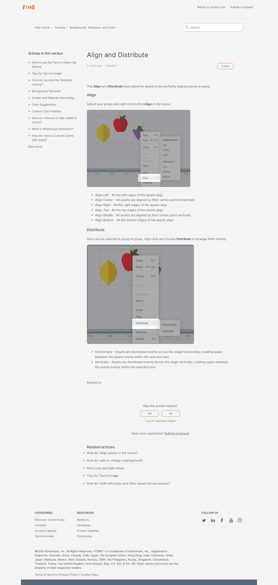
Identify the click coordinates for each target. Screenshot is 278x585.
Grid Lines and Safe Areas (105, 468)
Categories (44, 512)
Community (84, 536)
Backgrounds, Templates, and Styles (93, 27)
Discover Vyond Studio (50, 519)
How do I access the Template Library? (52, 82)
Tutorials (60, 27)
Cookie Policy (90, 574)
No (170, 413)
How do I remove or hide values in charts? (54, 120)
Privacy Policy (69, 574)
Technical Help (44, 536)
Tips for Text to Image (46, 73)
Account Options (46, 530)
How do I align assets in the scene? (112, 453)
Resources (85, 512)
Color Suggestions (44, 104)
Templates (84, 525)
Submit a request (241, 7)
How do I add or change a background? (115, 460)
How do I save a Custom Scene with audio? (52, 138)
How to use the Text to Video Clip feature (54, 64)
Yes (150, 413)
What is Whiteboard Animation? (52, 129)
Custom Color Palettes (46, 111)
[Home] (28, 7)
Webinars (83, 519)
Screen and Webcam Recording (53, 97)
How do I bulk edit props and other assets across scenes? (128, 483)
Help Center (42, 27)
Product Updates (88, 530)
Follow (225, 66)
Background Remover (46, 91)
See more (35, 146)
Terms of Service (46, 574)
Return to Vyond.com (211, 7)
